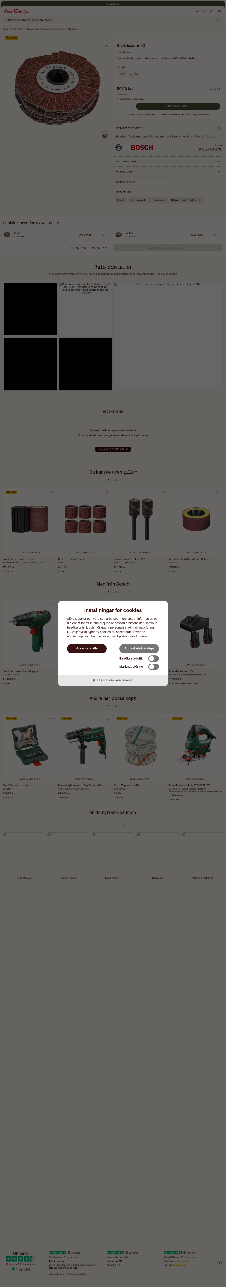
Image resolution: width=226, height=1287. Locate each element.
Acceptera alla (87, 648)
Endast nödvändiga (139, 648)
